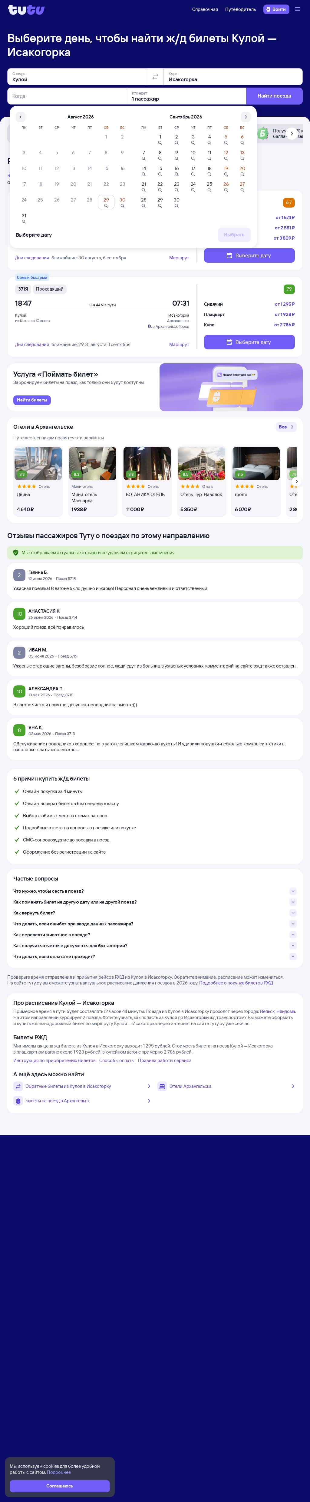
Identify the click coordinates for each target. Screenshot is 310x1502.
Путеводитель (240, 9)
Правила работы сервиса (165, 1060)
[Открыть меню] (298, 9)
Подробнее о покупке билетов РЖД (236, 983)
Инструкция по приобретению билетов (54, 1060)
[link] (32, 400)
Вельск (267, 1011)
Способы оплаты (116, 1060)
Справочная (205, 9)
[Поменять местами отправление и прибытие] (155, 76)
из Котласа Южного (32, 320)
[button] (286, 427)
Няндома (285, 1011)
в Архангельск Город (171, 326)
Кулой (20, 315)
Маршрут (179, 258)
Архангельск (178, 320)
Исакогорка (178, 315)
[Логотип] (26, 9)
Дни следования (32, 258)
